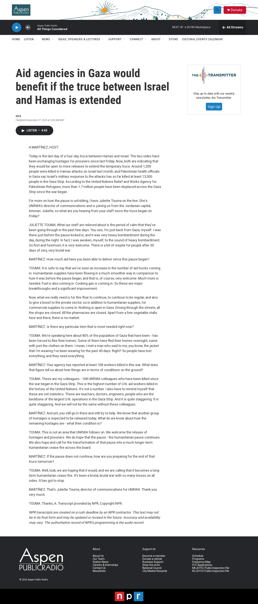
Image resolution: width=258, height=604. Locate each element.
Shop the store (151, 565)
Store (173, 39)
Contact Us (99, 568)
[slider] (34, 27)
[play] (17, 27)
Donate (236, 10)
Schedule (197, 556)
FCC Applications (202, 565)
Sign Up (214, 106)
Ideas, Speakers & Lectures (79, 39)
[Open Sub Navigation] (36, 39)
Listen (29, 39)
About (156, 39)
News (46, 39)
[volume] (28, 27)
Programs (198, 559)
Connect (136, 39)
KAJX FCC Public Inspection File (210, 568)
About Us (98, 556)
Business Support (152, 562)
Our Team (99, 559)
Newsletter (99, 571)
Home (16, 39)
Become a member (153, 556)
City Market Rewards (154, 571)
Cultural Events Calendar (202, 39)
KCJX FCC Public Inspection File (210, 571)
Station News (101, 562)
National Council (151, 568)
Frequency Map (201, 562)
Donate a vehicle (152, 559)
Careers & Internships (105, 565)
